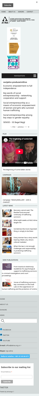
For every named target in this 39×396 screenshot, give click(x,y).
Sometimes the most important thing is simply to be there (25, 230)
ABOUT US (4, 304)
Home (3, 12)
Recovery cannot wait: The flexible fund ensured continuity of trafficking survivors (23, 213)
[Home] (19, 23)
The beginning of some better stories (16, 169)
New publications (10, 260)
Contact (30, 12)
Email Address (6, 372)
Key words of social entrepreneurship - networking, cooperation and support (17, 95)
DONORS (3, 310)
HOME (2, 299)
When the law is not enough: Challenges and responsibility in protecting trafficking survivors (25, 249)
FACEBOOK (6, 330)
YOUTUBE (6, 340)
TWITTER (5, 335)
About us (11, 12)
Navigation (19, 76)
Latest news (8, 205)
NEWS (2, 315)
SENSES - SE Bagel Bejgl (14, 122)
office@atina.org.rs (13, 345)
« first (13, 127)
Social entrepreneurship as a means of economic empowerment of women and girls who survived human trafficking (19, 106)
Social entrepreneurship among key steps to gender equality (17, 116)
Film (4, 134)
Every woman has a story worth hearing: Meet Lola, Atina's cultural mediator (25, 239)
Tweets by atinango (6, 392)
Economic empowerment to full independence (17, 87)
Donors (21, 12)
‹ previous (20, 127)
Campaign (7, 175)
